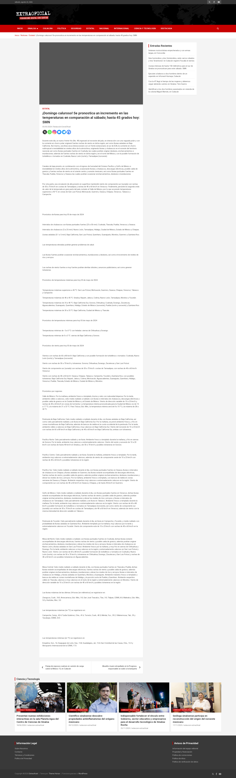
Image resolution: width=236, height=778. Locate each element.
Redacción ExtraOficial (62, 127)
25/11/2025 (125, 728)
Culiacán (47, 28)
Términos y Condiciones (24, 755)
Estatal (90, 28)
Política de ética (178, 758)
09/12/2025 (73, 725)
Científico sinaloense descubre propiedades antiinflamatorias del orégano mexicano (91, 718)
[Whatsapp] (49, 132)
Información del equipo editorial (185, 748)
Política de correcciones (182, 755)
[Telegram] (64, 132)
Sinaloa (32, 28)
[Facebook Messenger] (59, 132)
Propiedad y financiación (182, 752)
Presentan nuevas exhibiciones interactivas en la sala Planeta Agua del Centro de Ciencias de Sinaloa (38, 718)
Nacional (104, 28)
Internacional (121, 28)
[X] (45, 132)
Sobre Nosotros (21, 748)
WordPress (82, 773)
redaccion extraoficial (35, 725)
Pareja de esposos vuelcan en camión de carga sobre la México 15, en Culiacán (64, 667)
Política (61, 28)
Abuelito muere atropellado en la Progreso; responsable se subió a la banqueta (119, 667)
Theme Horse (54, 773)
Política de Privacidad (23, 758)
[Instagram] (54, 132)
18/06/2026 (21, 725)
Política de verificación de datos (185, 762)
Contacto (18, 752)
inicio (20, 28)
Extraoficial (33, 773)
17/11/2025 (177, 725)
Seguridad (76, 28)
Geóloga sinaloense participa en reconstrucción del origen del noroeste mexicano (194, 718)
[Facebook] (69, 132)
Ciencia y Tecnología (145, 28)
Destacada (166, 28)
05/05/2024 (47, 127)
